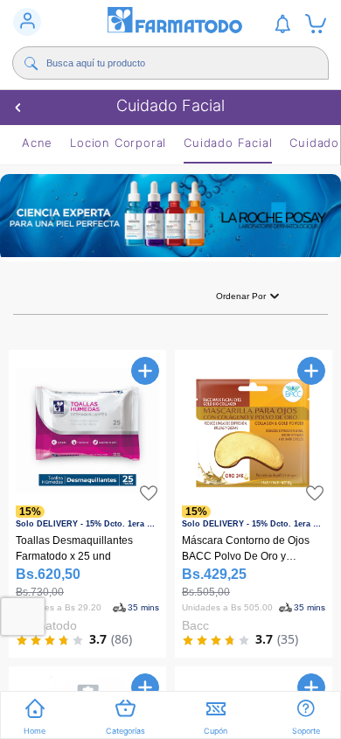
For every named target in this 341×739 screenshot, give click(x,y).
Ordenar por (241, 296)
